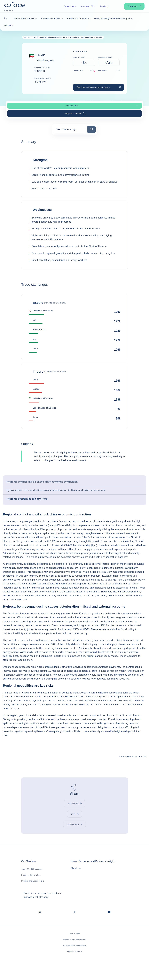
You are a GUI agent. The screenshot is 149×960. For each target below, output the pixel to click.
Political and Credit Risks (32, 881)
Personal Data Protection (74, 940)
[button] (6, 18)
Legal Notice (74, 934)
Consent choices (74, 952)
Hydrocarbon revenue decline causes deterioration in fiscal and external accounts (56, 490)
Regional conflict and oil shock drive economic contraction (42, 481)
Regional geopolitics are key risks (27, 498)
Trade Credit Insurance (31, 869)
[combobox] (69, 130)
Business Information (31, 875)
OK (93, 129)
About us (76, 868)
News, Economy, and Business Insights (93, 861)
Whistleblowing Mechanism (74, 946)
